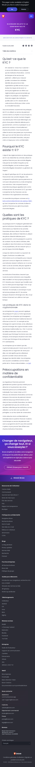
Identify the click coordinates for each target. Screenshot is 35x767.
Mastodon (5, 630)
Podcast (4, 556)
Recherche (5, 553)
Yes (12, 9)
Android (4, 604)
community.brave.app (9, 697)
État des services (7, 501)
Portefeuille (5, 677)
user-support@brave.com (10, 700)
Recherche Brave (7, 521)
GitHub (4, 659)
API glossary (5, 589)
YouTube (5, 639)
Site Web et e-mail (8, 527)
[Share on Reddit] (26, 46)
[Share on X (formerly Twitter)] (23, 46)
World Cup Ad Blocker (8, 592)
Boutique (4, 509)
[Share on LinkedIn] (31, 46)
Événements (6, 656)
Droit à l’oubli (6, 524)
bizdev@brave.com (8, 713)
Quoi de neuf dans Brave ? (10, 495)
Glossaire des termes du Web (11, 586)
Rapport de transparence (10, 506)
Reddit (4, 624)
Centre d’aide (6, 489)
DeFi (29, 363)
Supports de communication (11, 651)
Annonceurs (5, 533)
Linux (3, 609)
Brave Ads (5, 568)
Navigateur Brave (7, 518)
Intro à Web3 (6, 583)
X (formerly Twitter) (8, 627)
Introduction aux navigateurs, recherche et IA (16, 580)
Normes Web (6, 550)
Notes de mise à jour (8, 498)
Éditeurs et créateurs (8, 530)
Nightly (4, 615)
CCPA (3, 535)
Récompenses (6, 674)
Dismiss (23, 9)
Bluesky (4, 633)
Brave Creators (6, 683)
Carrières (5, 653)
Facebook (5, 636)
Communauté (6, 492)
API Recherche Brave (8, 565)
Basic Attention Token (9, 680)
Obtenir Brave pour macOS (17, 467)
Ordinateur (5, 601)
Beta (3, 612)
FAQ (3, 503)
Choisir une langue (8, 740)
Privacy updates (7, 547)
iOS (3, 606)
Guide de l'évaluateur (8, 648)
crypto (16, 311)
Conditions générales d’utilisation (13, 757)
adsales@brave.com (14, 707)
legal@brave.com (7, 722)
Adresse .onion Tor (7, 665)
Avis (3, 662)
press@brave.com (7, 719)
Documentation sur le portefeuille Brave (14, 685)
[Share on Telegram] (29, 46)
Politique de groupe (8, 571)
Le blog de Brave (7, 545)
